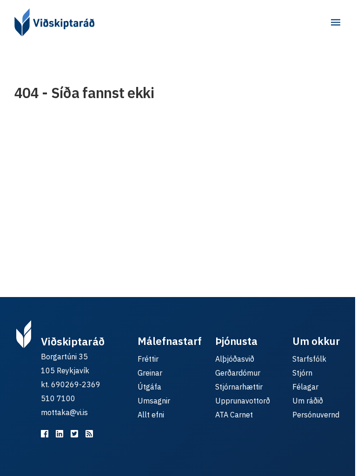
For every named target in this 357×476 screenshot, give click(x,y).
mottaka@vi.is (64, 412)
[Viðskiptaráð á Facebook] (44, 433)
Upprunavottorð (242, 400)
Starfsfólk (309, 359)
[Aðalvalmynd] (335, 22)
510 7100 (58, 398)
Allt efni (151, 414)
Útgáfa (149, 386)
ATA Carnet (234, 414)
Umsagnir (154, 400)
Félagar (305, 386)
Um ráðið (307, 400)
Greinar (150, 372)
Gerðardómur (237, 372)
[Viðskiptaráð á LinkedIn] (59, 433)
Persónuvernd (315, 414)
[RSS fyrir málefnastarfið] (89, 433)
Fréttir (148, 359)
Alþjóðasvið (234, 359)
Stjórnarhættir (239, 386)
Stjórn (302, 372)
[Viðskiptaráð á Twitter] (74, 433)
